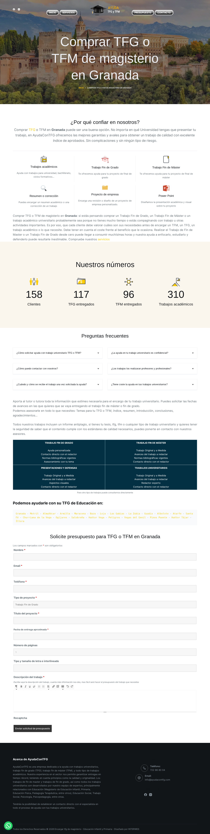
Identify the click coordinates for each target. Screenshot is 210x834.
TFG (32, 130)
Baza (93, 513)
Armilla (65, 513)
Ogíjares (61, 517)
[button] (58, 353)
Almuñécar (49, 513)
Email (18, 565)
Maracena (80, 513)
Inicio (52, 12)
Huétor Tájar (180, 517)
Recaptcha (20, 717)
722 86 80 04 (157, 770)
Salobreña (77, 517)
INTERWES (133, 829)
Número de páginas (25, 645)
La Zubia (134, 513)
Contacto (164, 12)
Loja (103, 513)
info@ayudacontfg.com (157, 779)
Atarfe (177, 513)
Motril (34, 513)
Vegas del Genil (135, 517)
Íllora (20, 521)
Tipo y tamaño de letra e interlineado (36, 661)
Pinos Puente (158, 517)
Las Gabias (117, 513)
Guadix (148, 513)
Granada (21, 513)
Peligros (114, 517)
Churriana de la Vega (37, 517)
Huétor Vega (96, 517)
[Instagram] (19, 9)
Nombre (19, 549)
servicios (104, 239)
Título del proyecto (26, 613)
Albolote (163, 513)
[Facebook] (14, 9)
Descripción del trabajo (29, 677)
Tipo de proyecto (25, 597)
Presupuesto (142, 12)
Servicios (68, 12)
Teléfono (20, 581)
